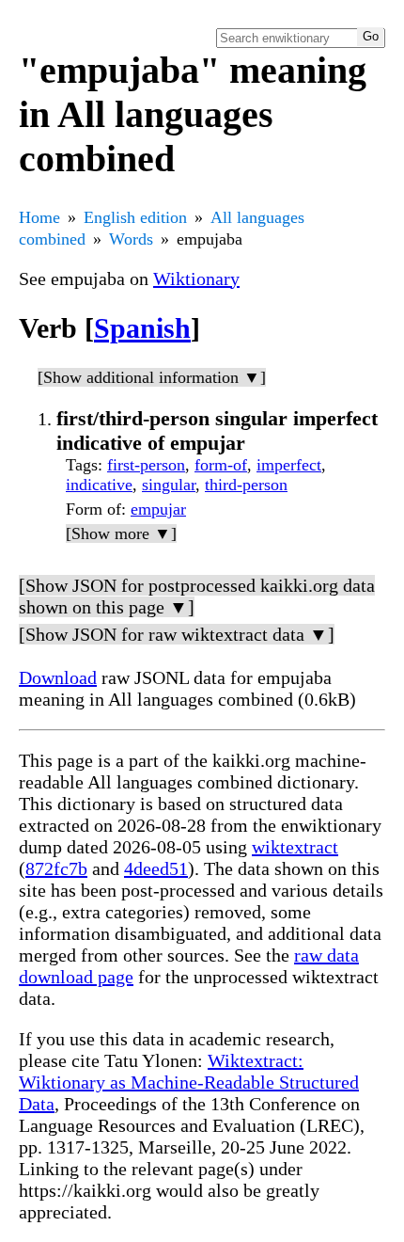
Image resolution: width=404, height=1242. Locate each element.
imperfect (288, 464)
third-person (246, 484)
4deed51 (156, 868)
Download (58, 677)
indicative (99, 484)
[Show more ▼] (121, 533)
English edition (135, 217)
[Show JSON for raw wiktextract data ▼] (176, 634)
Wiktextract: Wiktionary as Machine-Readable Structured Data (189, 1082)
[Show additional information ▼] (152, 377)
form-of (220, 464)
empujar (158, 509)
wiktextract (295, 846)
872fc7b (56, 868)
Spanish (142, 327)
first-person (146, 464)
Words (131, 239)
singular (168, 484)
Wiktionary (196, 278)
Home (39, 217)
